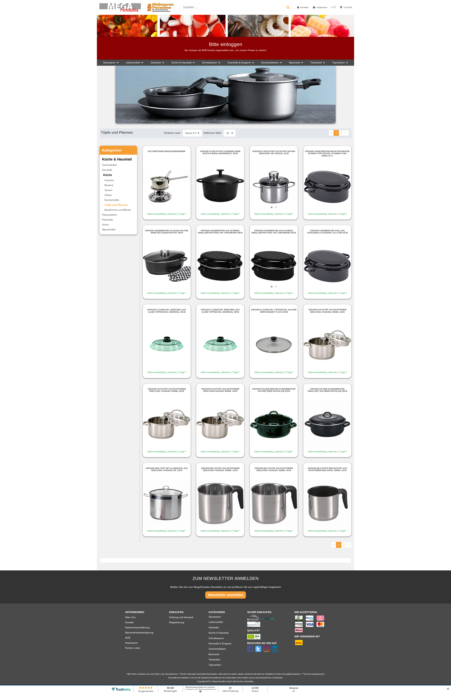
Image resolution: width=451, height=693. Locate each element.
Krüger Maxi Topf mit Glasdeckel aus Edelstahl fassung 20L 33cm (167, 469)
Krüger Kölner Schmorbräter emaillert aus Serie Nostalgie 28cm (327, 390)
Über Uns (130, 617)
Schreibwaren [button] (209, 62)
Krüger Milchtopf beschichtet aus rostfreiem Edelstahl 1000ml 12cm (327, 469)
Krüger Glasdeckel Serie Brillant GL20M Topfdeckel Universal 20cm (166, 311)
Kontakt (129, 622)
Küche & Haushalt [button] (181, 62)
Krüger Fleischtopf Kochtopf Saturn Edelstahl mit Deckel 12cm (273, 152)
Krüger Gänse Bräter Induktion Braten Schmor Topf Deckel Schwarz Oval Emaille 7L (327, 153)
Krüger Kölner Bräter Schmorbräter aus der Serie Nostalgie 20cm (273, 390)
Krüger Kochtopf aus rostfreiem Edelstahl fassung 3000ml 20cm (167, 390)
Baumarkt (214, 654)
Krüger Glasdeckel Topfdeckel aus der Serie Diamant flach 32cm (273, 311)
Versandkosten (215, 678)
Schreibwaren (216, 638)
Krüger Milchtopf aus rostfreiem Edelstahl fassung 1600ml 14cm (274, 469)
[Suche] (287, 7)
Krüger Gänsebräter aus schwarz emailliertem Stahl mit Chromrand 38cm (220, 232)
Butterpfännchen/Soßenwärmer (166, 151)
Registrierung (176, 622)
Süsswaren (215, 616)
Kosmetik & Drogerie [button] (239, 62)
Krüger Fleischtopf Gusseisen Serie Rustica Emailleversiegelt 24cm (220, 152)
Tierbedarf (214, 659)
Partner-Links (132, 647)
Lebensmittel (216, 622)
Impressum (131, 642)
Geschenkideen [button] (270, 62)
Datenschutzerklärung (137, 627)
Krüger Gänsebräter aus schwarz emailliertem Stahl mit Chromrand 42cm (274, 232)
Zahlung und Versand (181, 617)
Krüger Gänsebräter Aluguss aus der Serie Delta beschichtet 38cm (166, 232)
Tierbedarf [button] (316, 62)
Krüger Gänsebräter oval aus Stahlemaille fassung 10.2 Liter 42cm (327, 232)
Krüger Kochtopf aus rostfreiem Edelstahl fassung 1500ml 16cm (327, 311)
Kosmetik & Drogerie (220, 643)
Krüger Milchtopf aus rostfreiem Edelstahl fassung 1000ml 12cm (220, 469)
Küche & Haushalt (218, 632)
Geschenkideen (217, 648)
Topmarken (215, 664)
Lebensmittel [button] (133, 62)
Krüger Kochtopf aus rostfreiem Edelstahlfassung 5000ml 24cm (220, 390)
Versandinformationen (291, 674)
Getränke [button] (156, 62)
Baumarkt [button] (294, 62)
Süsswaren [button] (109, 62)
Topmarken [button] (338, 62)
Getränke (214, 627)
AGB (127, 637)
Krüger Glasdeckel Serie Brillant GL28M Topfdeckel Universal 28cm (220, 311)
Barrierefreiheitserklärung (139, 632)
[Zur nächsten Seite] (346, 133)
